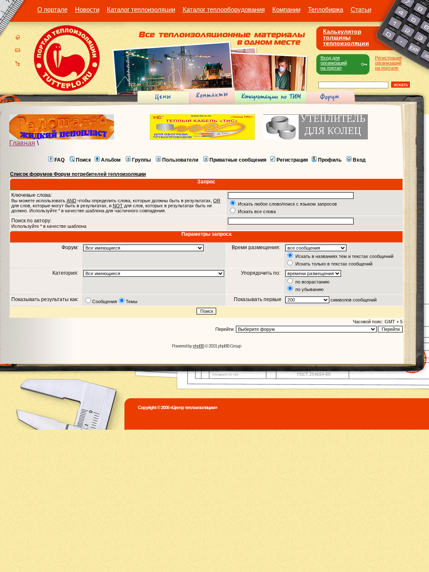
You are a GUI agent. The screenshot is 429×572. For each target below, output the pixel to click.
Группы (141, 160)
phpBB (198, 345)
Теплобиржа (325, 9)
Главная (22, 143)
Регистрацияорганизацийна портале (388, 62)
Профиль (329, 160)
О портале (52, 9)
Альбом (111, 160)
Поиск (83, 160)
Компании (286, 9)
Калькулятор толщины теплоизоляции (346, 37)
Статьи (361, 9)
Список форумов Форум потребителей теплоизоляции (78, 174)
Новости (87, 9)
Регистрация (292, 160)
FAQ (59, 160)
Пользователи (180, 160)
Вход (359, 160)
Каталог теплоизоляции (141, 9)
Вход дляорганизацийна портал (333, 62)
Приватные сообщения (237, 160)
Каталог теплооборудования (224, 9)
